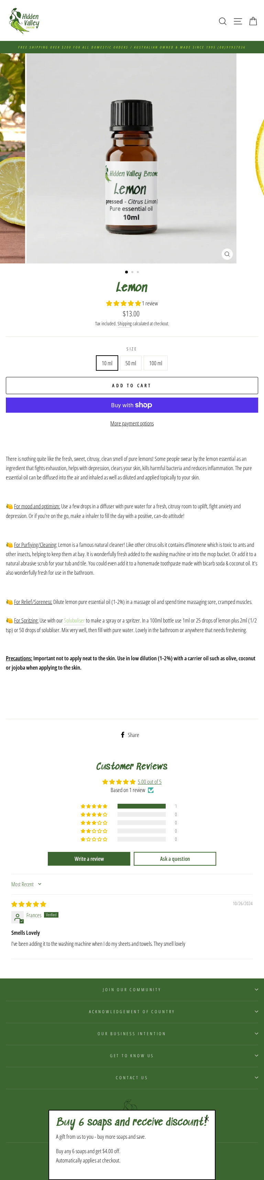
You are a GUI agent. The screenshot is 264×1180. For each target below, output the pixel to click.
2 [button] (133, 272)
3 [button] (138, 272)
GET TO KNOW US (132, 1055)
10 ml (107, 363)
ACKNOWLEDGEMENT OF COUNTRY (132, 1011)
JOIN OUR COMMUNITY (132, 989)
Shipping (125, 323)
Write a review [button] (89, 859)
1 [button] (127, 272)
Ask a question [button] (175, 859)
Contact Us (132, 1077)
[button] (124, 303)
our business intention (132, 1033)
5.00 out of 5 (150, 782)
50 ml (130, 363)
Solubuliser (74, 620)
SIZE (132, 349)
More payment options (132, 423)
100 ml (155, 363)
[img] (28, 904)
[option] (132, 47)
